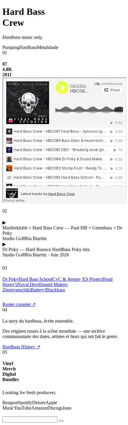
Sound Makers (54, 284)
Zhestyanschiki (16, 289)
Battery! (38, 289)
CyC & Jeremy (66, 279)
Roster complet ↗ (19, 304)
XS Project (92, 279)
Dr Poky (10, 279)
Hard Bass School (35, 279)
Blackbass (55, 289)
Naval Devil (28, 284)
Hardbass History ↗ (21, 346)
